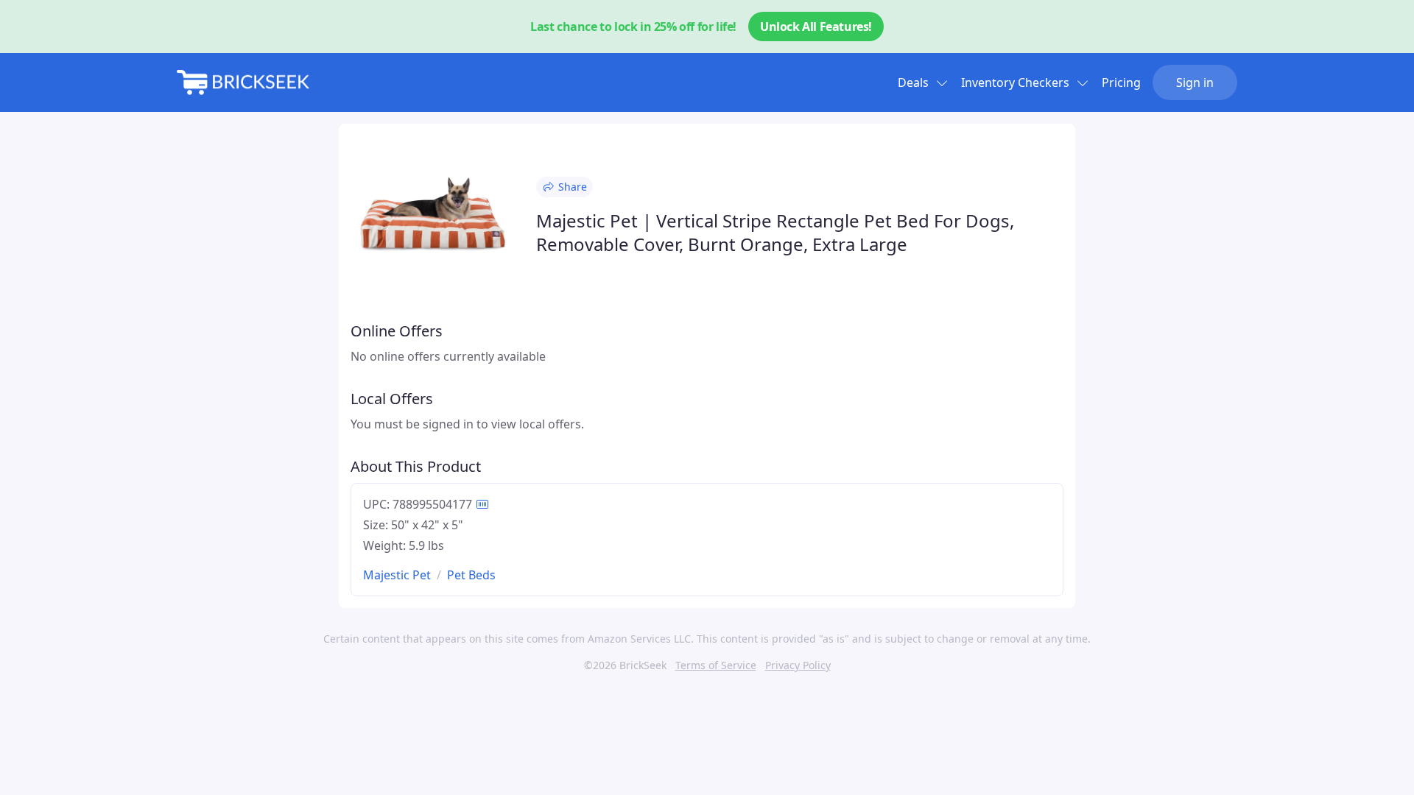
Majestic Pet (397, 575)
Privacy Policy (798, 665)
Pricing (1121, 82)
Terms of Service (715, 665)
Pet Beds (471, 575)
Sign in (1195, 82)
